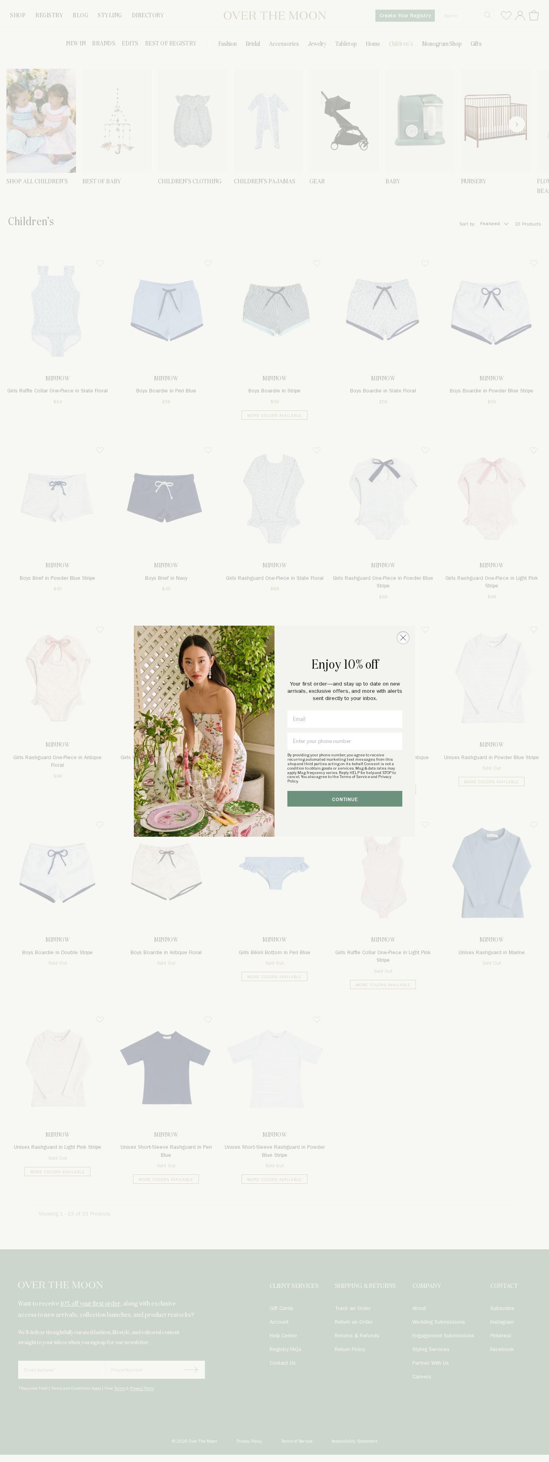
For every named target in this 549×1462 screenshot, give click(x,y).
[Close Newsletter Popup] (403, 637)
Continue (345, 800)
